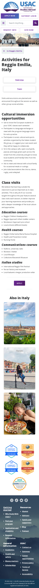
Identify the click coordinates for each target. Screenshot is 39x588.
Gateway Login (28, 16)
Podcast (25, 531)
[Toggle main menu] (3, 23)
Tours (19, 89)
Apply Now (10, 16)
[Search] (35, 23)
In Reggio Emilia (14, 51)
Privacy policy (27, 563)
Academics (9, 550)
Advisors (25, 515)
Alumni (25, 511)
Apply (19, 283)
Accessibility (27, 574)
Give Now (29, 30)
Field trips (19, 80)
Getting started (7, 508)
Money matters (11, 561)
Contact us (26, 547)
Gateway (26, 551)
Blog (24, 527)
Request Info (10, 30)
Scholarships (10, 565)
